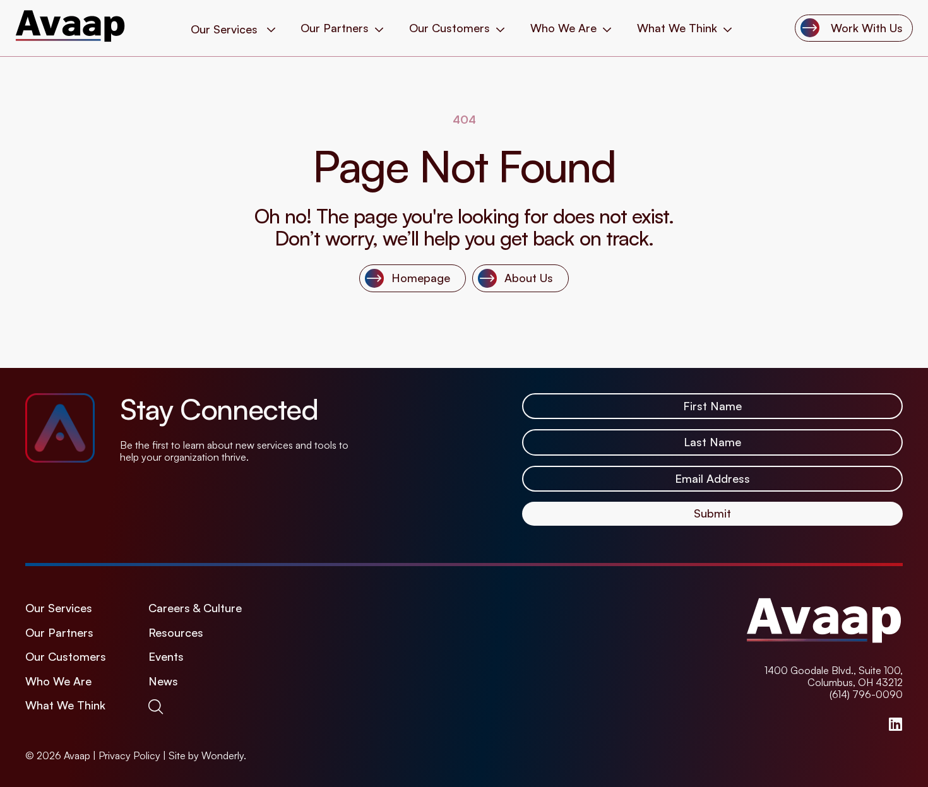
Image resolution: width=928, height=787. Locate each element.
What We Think (677, 28)
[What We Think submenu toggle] (727, 28)
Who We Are (563, 28)
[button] (158, 706)
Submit (712, 513)
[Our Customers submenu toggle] (500, 28)
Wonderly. (223, 755)
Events (166, 656)
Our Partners (334, 28)
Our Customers (449, 28)
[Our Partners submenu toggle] (379, 28)
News (163, 681)
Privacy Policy (129, 755)
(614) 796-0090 (866, 694)
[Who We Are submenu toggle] (607, 28)
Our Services (58, 608)
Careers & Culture (195, 608)
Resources (175, 632)
